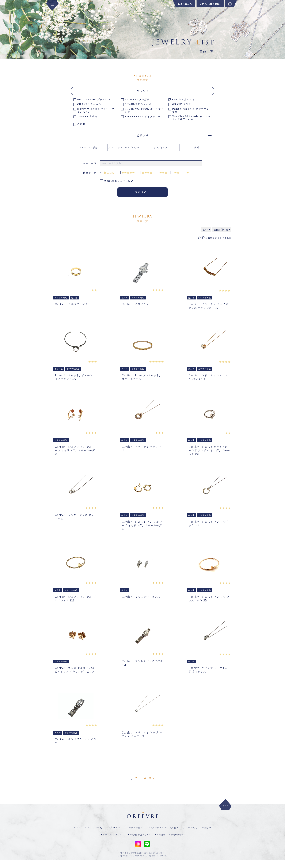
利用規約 (161, 834)
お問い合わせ (177, 834)
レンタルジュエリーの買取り (163, 827)
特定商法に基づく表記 (140, 834)
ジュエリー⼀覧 (93, 827)
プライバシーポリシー (113, 834)
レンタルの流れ (134, 827)
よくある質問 (190, 827)
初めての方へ (185, 3)
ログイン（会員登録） (210, 3)
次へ (151, 778)
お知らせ (207, 827)
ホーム (77, 827)
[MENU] (52, 5)
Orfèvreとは (114, 827)
